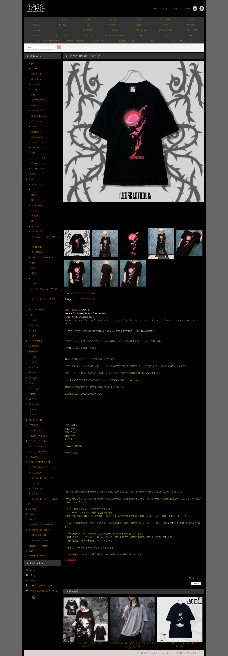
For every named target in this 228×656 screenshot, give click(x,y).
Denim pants (38, 163)
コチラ (146, 330)
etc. (33, 304)
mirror (34, 226)
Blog (175, 8)
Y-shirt (34, 89)
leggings (36, 131)
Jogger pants (38, 158)
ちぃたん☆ (36, 472)
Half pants (36, 121)
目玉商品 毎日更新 (127, 41)
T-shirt (34, 68)
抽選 (152, 41)
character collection (75, 41)
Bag (33, 194)
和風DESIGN (37, 25)
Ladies (140, 35)
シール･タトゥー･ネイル (43, 299)
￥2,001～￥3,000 (140, 30)
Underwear (37, 246)
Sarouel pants (38, 116)
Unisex (165, 35)
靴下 (33, 262)
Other (114, 19)
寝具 (33, 268)
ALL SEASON (88, 30)
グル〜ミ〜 (36, 488)
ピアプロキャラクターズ (43, 467)
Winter (63, 30)
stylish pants (37, 137)
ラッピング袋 (37, 309)
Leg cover (36, 231)
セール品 (62, 25)
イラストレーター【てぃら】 (45, 478)
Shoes (34, 189)
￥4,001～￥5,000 (191, 30)
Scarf (34, 210)
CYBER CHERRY (178, 41)
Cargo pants (38, 168)
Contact (186, 8)
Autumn (36, 30)
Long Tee (36, 73)
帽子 (33, 200)
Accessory (36, 184)
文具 (33, 273)
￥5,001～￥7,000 (37, 35)
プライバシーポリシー (41, 585)
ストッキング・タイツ (42, 257)
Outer (88, 19)
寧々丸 (34, 493)
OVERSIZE (191, 19)
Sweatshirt (36, 79)
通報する (195, 583)
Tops (37, 19)
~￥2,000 (114, 30)
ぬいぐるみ (36, 205)
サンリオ (35, 483)
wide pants (37, 142)
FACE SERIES (165, 19)
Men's (191, 35)
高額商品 (139, 25)
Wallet (34, 215)
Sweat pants (38, 110)
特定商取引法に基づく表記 (43, 590)
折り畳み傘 (36, 252)
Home (155, 8)
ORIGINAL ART (38, 535)
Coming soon (114, 25)
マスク (34, 278)
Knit (33, 94)
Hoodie (35, 84)
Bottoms (62, 19)
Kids (140, 19)
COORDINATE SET (101, 41)
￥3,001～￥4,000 (165, 30)
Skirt (33, 126)
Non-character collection (49, 41)
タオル (34, 283)
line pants (36, 147)
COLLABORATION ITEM (114, 35)
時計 (33, 221)
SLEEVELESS (37, 100)
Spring (165, 25)
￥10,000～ (88, 35)
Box (88, 25)
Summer (191, 25)
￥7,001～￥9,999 (62, 35)
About (165, 8)
